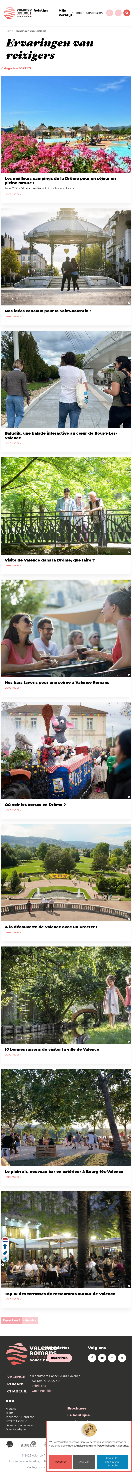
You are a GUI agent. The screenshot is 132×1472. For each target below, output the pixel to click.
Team (9, 1412)
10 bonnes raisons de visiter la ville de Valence (52, 1049)
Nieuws (11, 1408)
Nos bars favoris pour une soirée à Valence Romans (57, 682)
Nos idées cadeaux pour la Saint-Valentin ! (48, 311)
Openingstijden (42, 1390)
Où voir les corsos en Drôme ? (35, 804)
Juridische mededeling (24, 1461)
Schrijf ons (39, 1385)
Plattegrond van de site (43, 1467)
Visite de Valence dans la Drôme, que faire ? (50, 560)
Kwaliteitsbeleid (16, 1421)
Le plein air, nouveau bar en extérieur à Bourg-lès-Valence (64, 1171)
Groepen (78, 12)
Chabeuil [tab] (17, 1391)
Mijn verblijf (65, 13)
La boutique (78, 1415)
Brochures (76, 1408)
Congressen (94, 12)
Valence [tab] (16, 1377)
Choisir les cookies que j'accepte (112, 1462)
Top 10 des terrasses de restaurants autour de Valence (60, 1294)
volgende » (29, 1320)
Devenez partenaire (19, 1425)
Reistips (41, 10)
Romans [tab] (16, 1384)
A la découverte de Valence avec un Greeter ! (51, 927)
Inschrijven (59, 1358)
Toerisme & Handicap (20, 1417)
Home (9, 31)
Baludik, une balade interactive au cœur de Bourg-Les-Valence (61, 435)
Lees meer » (13, 194)
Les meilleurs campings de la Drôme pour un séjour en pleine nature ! (60, 180)
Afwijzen (84, 1461)
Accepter (60, 1461)
